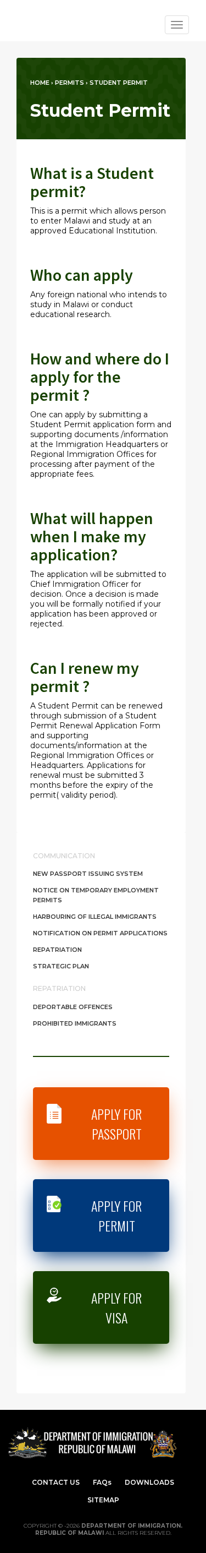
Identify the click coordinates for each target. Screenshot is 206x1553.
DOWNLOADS (149, 1482)
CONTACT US (56, 1482)
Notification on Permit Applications (100, 933)
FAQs (102, 1482)
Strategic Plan (61, 966)
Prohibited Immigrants (74, 1023)
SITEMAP (103, 1500)
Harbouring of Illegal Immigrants (95, 916)
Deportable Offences (73, 1007)
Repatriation (57, 949)
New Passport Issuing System (88, 874)
